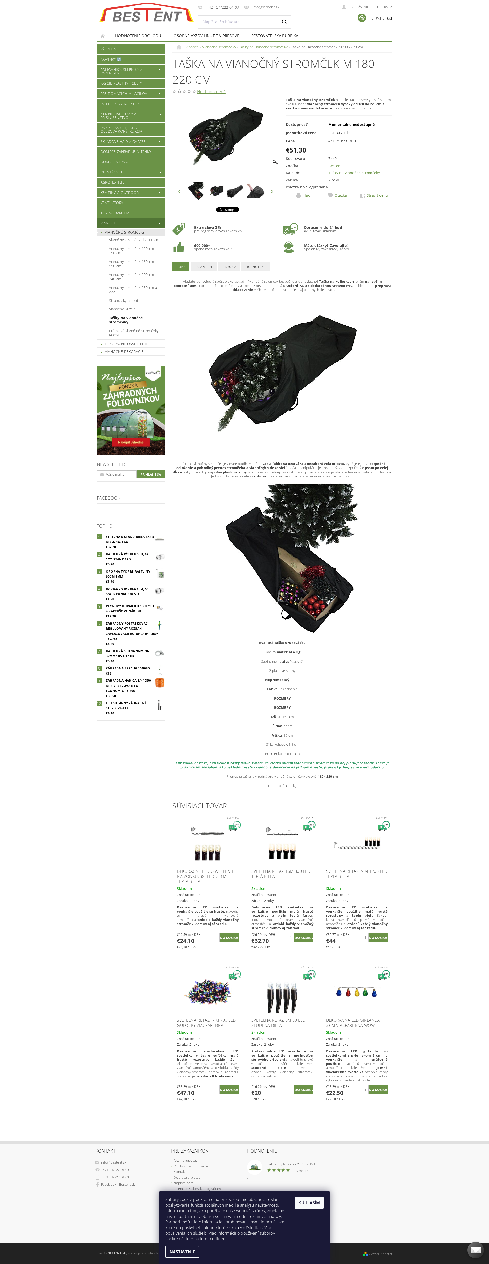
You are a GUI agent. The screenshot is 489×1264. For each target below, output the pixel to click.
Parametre (204, 266)
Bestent (335, 165)
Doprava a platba (187, 1177)
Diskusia (229, 266)
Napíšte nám (183, 1183)
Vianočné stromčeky (125, 232)
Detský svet (112, 172)
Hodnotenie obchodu (138, 35)
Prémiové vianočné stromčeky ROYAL (134, 333)
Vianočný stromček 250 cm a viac (133, 290)
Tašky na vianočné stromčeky (126, 320)
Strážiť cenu (377, 195)
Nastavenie (182, 1252)
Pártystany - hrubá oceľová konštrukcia (121, 129)
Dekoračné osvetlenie (126, 343)
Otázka (341, 195)
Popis (180, 266)
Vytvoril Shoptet (380, 1254)
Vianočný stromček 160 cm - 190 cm (132, 264)
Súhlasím (309, 1203)
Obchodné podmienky (191, 1166)
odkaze (219, 1239)
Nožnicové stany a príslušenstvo (118, 115)
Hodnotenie (256, 266)
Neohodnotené (211, 91)
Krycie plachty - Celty (121, 83)
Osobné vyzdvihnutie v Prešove (206, 35)
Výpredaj (109, 49)
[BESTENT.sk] (146, 12)
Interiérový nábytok (120, 103)
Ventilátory (112, 202)
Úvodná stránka (103, 35)
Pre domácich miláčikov (124, 93)
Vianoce (108, 223)
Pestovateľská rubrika (274, 35)
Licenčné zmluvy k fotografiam (197, 1188)
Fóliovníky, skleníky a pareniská (121, 71)
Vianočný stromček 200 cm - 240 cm (132, 277)
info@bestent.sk (113, 1162)
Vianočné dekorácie (124, 351)
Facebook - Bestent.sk (118, 1184)
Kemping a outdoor (120, 192)
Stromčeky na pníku (125, 300)
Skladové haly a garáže (123, 141)
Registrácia (383, 7)
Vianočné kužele (122, 309)
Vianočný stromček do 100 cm (134, 239)
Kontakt (180, 1171)
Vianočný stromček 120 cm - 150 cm (132, 251)
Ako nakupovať (185, 1160)
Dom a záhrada (115, 161)
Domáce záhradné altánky (126, 151)
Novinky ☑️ (111, 59)
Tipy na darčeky (115, 212)
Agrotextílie (113, 182)
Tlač (306, 195)
